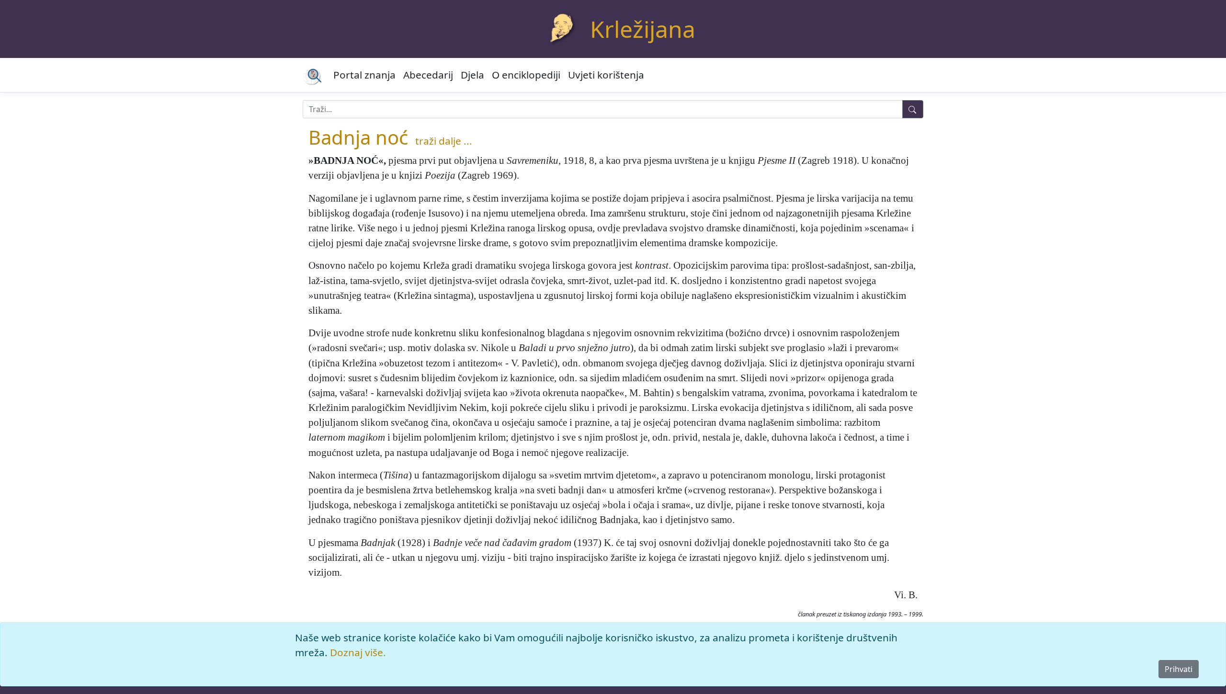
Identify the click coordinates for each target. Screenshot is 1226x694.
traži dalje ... (443, 141)
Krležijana (642, 29)
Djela (472, 74)
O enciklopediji (526, 74)
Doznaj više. (358, 652)
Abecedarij (428, 74)
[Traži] (912, 109)
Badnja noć (358, 137)
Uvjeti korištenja (606, 74)
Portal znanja (364, 74)
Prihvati (1178, 669)
